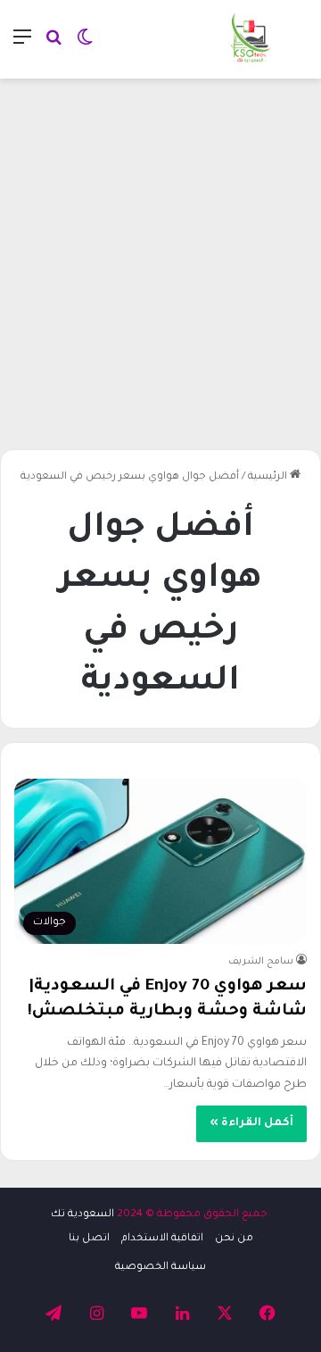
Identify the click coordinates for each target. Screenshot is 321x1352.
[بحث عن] (53, 46)
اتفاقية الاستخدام (162, 1239)
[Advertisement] (160, 257)
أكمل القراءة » (251, 1123)
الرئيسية (269, 477)
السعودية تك (82, 1215)
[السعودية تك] (251, 39)
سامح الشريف (260, 961)
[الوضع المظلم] (85, 46)
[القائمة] (22, 46)
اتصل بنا (89, 1239)
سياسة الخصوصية (160, 1267)
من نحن (234, 1239)
